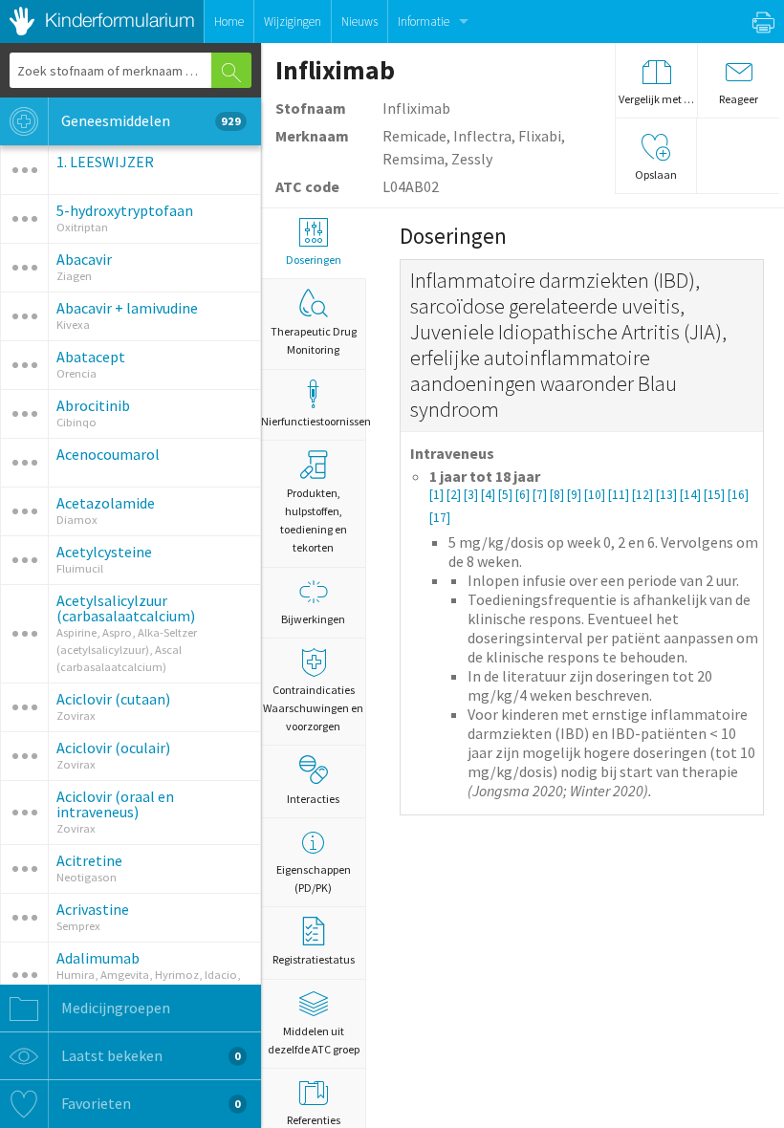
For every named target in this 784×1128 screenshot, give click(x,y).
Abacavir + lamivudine (127, 307)
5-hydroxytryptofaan (124, 210)
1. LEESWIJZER (105, 161)
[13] (668, 495)
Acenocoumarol (108, 454)
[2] (455, 495)
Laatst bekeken (149, 1055)
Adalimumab (98, 957)
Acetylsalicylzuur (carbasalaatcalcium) (125, 608)
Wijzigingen (292, 21)
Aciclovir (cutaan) (113, 698)
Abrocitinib (93, 405)
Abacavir (84, 259)
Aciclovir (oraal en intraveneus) (115, 804)
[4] (489, 495)
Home (229, 21)
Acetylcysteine (104, 551)
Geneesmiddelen (149, 120)
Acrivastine (92, 909)
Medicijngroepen (114, 1007)
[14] (692, 495)
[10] (596, 495)
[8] (558, 495)
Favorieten (149, 1103)
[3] (472, 495)
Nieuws (359, 21)
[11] (620, 495)
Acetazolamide (105, 502)
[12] (644, 495)
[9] (575, 495)
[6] (524, 495)
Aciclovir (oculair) (113, 747)
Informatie (423, 21)
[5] (506, 495)
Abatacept (90, 356)
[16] (738, 495)
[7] (541, 495)
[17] (439, 518)
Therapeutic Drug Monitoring (314, 340)
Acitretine (89, 860)
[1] (437, 495)
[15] (716, 495)
